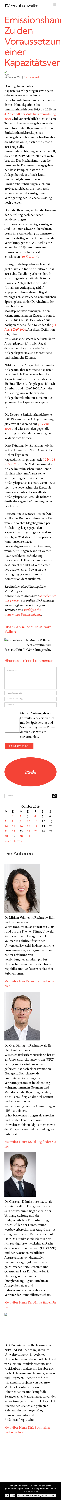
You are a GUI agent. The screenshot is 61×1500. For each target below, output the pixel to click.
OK (6, 1495)
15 (13, 826)
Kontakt (30, 771)
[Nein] (57, 1491)
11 (36, 821)
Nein (13, 1495)
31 (28, 836)
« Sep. (8, 841)
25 (36, 831)
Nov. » (18, 841)
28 (6, 836)
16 (21, 826)
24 (28, 831)
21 (6, 831)
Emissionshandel (32, 77)
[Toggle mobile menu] (55, 4)
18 (36, 826)
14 (6, 826)
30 (21, 836)
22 (13, 831)
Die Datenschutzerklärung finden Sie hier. (36, 1495)
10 (28, 821)
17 (28, 826)
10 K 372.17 (29, 257)
